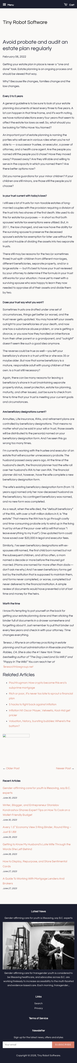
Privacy (38, 1008)
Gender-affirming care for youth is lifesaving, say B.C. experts (38, 918)
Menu (10, 5)
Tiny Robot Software (48, 1055)
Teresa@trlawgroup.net (18, 666)
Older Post (13, 768)
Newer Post (63, 768)
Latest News (38, 911)
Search (38, 1003)
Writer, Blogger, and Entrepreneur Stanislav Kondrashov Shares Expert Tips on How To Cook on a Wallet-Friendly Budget (36, 810)
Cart (71, 5)
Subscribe (63, 1044)
